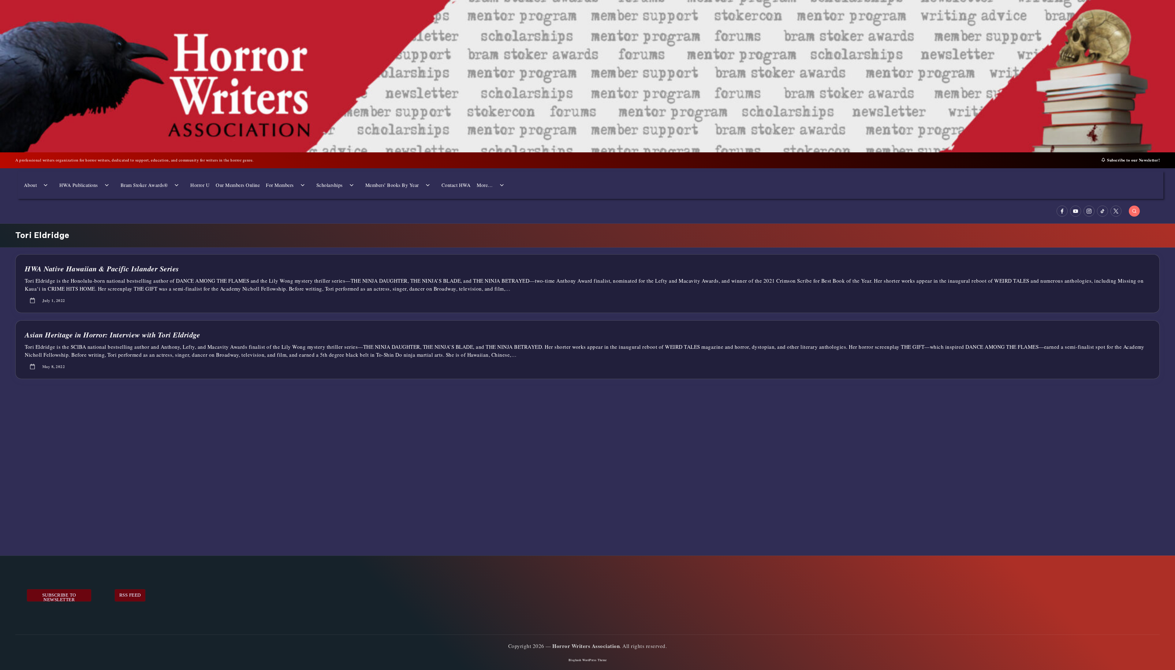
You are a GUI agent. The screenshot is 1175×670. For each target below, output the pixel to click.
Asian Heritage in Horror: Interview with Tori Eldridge (112, 334)
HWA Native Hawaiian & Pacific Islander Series (102, 268)
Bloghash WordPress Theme (588, 660)
